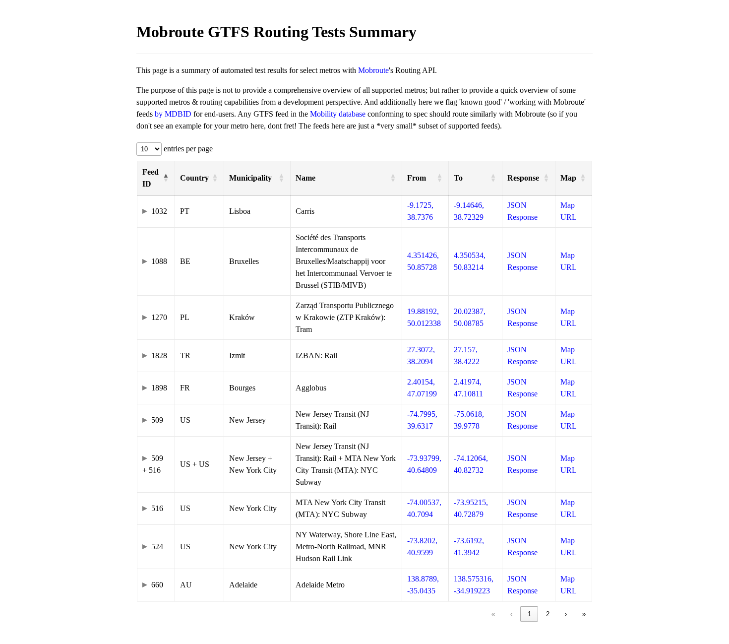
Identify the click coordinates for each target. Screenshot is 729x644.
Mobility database (337, 114)
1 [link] (529, 614)
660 (157, 584)
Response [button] (523, 178)
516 (157, 508)
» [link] (584, 614)
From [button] (416, 178)
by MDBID (173, 114)
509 (157, 420)
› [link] (566, 614)
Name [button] (305, 178)
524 (157, 546)
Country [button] (194, 178)
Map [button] (568, 178)
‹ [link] (511, 614)
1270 (159, 317)
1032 (159, 211)
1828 (159, 355)
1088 (159, 261)
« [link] (493, 614)
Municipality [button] (250, 178)
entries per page (187, 148)
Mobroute (373, 70)
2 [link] (547, 614)
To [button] (458, 178)
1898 (159, 388)
